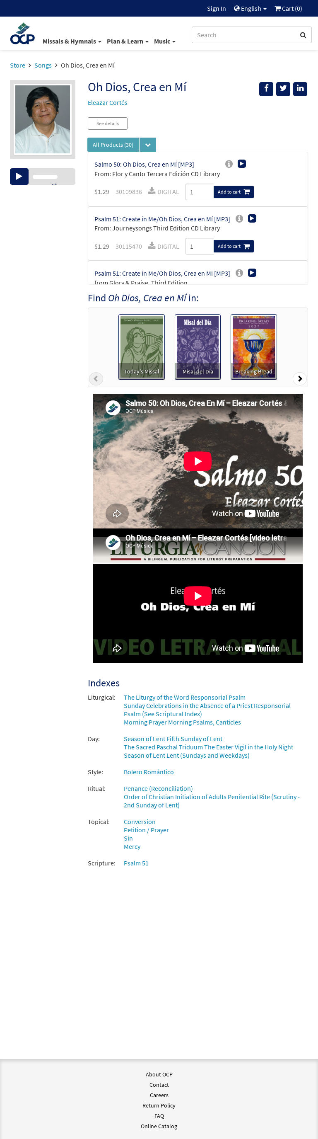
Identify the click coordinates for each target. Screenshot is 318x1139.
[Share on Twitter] (283, 89)
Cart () (291, 8)
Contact (159, 1084)
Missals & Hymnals (70, 41)
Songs (43, 65)
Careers (159, 1095)
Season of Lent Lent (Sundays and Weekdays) (187, 755)
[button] (96, 380)
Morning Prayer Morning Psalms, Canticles (182, 722)
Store (17, 65)
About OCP (159, 1074)
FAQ (159, 1116)
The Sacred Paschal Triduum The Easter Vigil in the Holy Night (208, 747)
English (251, 8)
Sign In (216, 8)
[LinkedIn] (300, 89)
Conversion (140, 821)
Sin (128, 838)
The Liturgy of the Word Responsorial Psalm (185, 697)
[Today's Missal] (141, 346)
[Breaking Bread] (254, 346)
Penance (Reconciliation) (158, 788)
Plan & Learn (126, 41)
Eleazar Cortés (108, 102)
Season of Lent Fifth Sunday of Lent (173, 738)
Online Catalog (159, 1126)
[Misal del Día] (198, 346)
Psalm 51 (136, 863)
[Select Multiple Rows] (148, 145)
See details (107, 123)
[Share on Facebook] (266, 89)
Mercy (132, 846)
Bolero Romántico (149, 772)
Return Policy (159, 1105)
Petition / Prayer (146, 830)
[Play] (19, 176)
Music (162, 41)
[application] (42, 176)
